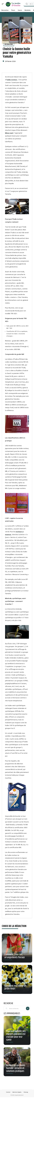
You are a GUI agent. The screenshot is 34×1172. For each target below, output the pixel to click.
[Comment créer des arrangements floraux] (17, 948)
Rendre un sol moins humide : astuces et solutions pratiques (15, 1068)
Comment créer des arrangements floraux (14, 956)
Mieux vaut (9, 133)
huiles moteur (12, 80)
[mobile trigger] (3, 4)
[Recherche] (26, 3)
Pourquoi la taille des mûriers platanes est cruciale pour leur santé (16, 1035)
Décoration (9, 44)
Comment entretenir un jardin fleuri (15, 987)
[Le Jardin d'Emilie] (13, 4)
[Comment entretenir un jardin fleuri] (17, 979)
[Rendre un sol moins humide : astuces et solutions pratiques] (17, 1061)
